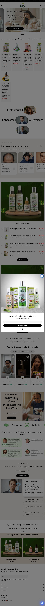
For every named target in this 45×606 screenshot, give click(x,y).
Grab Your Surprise (22, 325)
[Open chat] (42, 603)
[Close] (42, 276)
